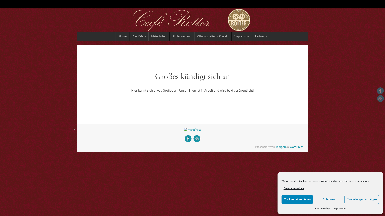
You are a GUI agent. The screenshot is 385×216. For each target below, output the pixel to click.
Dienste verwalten (294, 188)
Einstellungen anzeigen (362, 199)
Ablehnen (329, 199)
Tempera (281, 147)
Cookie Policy (322, 208)
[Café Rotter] (380, 90)
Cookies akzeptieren (297, 199)
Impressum (339, 208)
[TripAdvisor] (380, 98)
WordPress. (297, 147)
